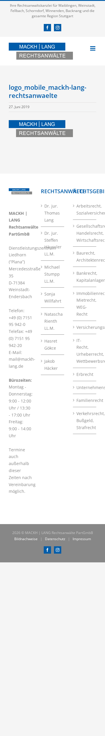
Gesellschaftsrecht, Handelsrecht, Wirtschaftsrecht (84, 233)
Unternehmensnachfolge (84, 387)
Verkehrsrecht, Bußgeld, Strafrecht (84, 420)
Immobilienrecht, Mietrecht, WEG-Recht (84, 304)
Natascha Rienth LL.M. (52, 321)
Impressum (82, 538)
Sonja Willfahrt (52, 297)
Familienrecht (84, 400)
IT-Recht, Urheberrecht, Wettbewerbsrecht (84, 351)
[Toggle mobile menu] (93, 48)
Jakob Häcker (51, 364)
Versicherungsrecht (84, 327)
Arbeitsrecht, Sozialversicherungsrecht (84, 209)
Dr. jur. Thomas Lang (52, 213)
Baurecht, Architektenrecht (84, 256)
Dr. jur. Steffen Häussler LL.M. (52, 243)
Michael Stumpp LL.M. (52, 274)
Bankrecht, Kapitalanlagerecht (84, 276)
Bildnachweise (26, 538)
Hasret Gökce (50, 344)
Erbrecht (84, 374)
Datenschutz (55, 538)
